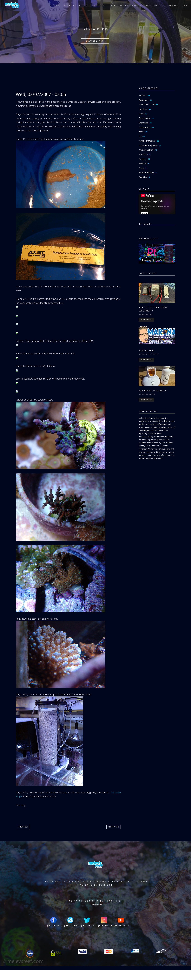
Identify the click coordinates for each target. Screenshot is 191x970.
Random (144, 95)
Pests (142, 168)
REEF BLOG (137, 5)
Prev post (23, 827)
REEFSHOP (55, 5)
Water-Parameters (149, 140)
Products (144, 154)
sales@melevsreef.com (95, 885)
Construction (146, 127)
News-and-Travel (148, 104)
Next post (113, 827)
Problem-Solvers (148, 150)
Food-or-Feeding (147, 172)
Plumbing (144, 177)
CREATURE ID (98, 5)
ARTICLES (83, 5)
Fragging (144, 159)
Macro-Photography (150, 145)
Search (175, 5)
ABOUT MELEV (153, 5)
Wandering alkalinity (152, 390)
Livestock (145, 109)
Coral (143, 113)
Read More (146, 320)
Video (143, 131)
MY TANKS (69, 5)
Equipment (145, 100)
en (184, 5)
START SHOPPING (95, 41)
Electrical (144, 163)
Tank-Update (146, 118)
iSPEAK (113, 5)
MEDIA (123, 5)
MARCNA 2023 (147, 350)
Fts (142, 136)
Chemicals (145, 122)
